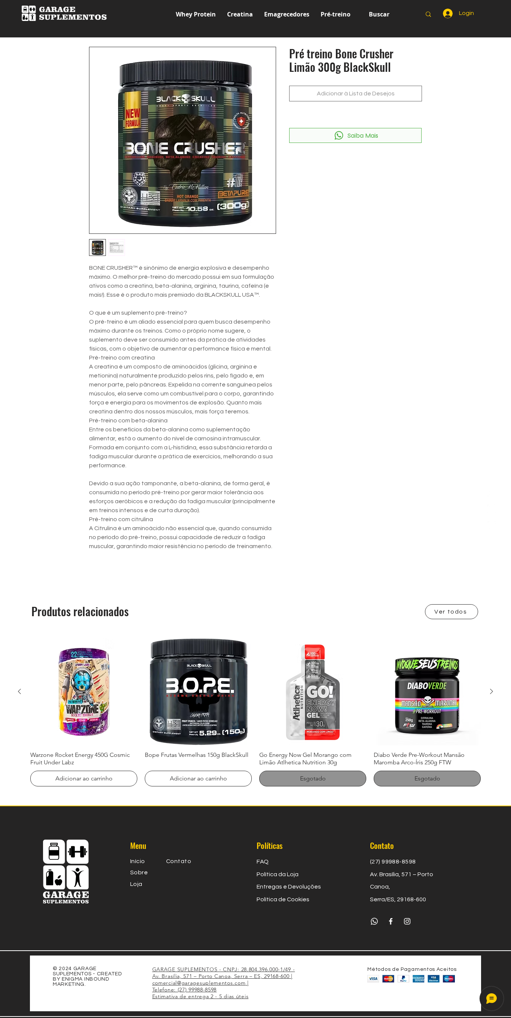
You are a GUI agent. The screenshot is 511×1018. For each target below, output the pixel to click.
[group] (255, 712)
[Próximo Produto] (491, 691)
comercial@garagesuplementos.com (199, 982)
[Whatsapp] (491, 525)
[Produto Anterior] (19, 691)
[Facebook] (491, 492)
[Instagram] (491, 509)
